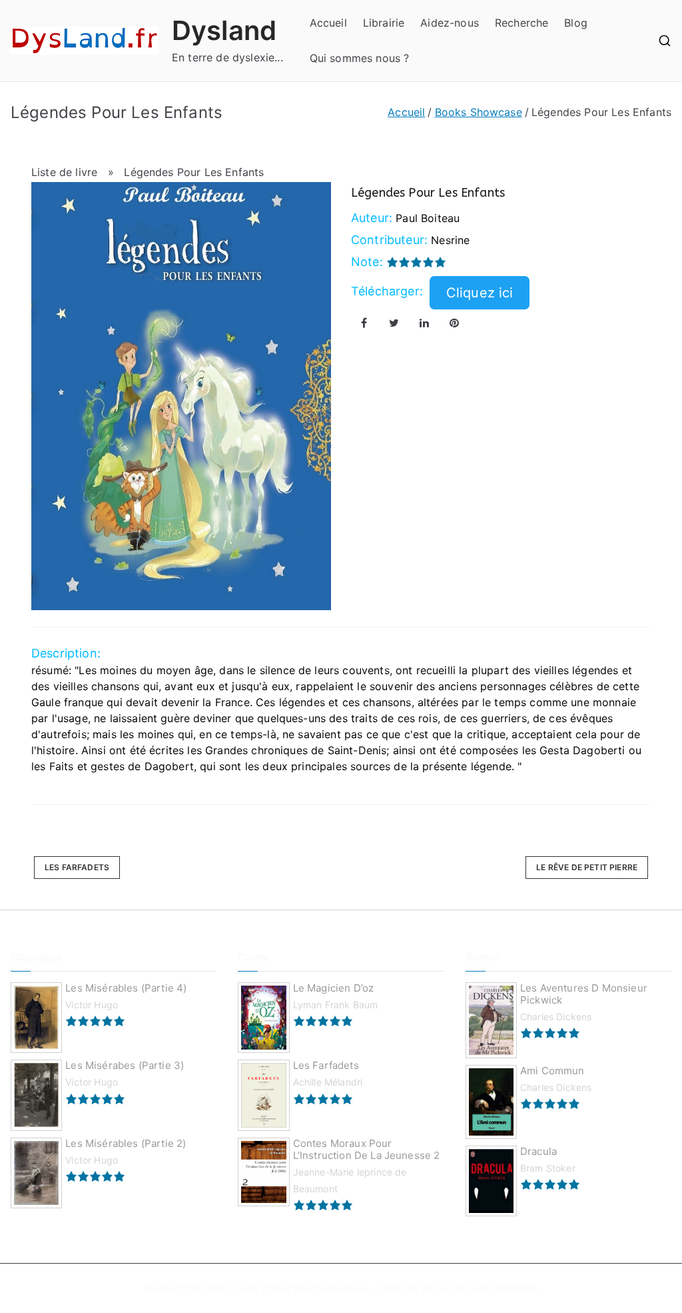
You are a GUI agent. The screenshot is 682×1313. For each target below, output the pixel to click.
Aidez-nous (449, 22)
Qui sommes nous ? (360, 58)
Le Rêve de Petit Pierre (586, 867)
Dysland (224, 30)
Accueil (328, 22)
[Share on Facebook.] (364, 322)
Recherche (521, 22)
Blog (575, 22)
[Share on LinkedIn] (424, 322)
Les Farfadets (77, 867)
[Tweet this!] (394, 322)
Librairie (383, 22)
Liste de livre (64, 172)
